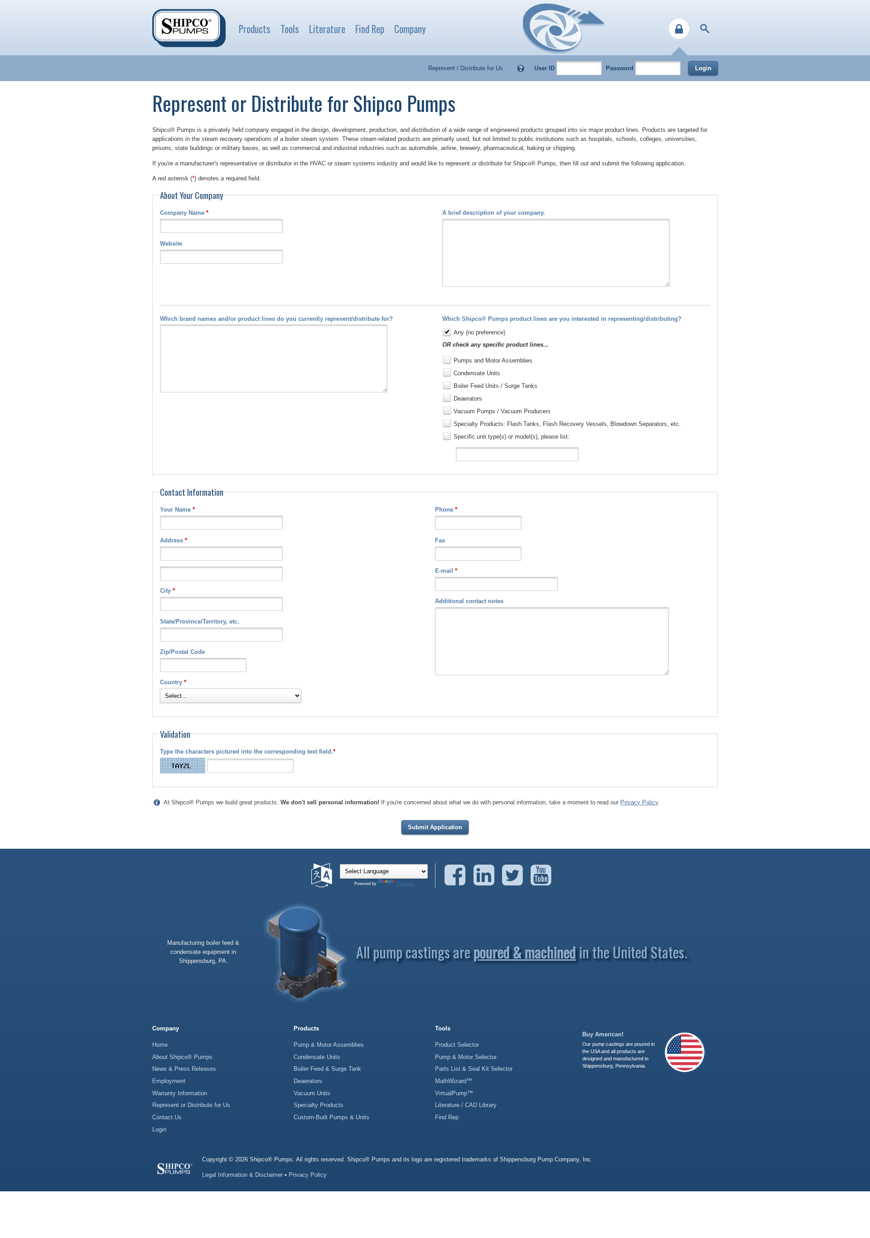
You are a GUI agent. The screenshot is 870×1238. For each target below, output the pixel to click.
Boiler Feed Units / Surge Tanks (495, 385)
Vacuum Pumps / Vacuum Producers (502, 411)
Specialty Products (318, 1105)
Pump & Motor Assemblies (329, 1044)
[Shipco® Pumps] (189, 28)
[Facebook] (458, 875)
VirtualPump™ (454, 1093)
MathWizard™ (453, 1081)
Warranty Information (179, 1093)
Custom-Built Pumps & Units (331, 1117)
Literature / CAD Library (466, 1105)
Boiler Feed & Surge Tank (327, 1068)
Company (410, 29)
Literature (327, 29)
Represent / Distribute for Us (465, 68)
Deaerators (468, 398)
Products (255, 29)
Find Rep (369, 29)
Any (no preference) (479, 332)
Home (160, 1044)
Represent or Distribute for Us (191, 1105)
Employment (168, 1081)
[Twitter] (515, 875)
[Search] (705, 29)
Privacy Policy (639, 802)
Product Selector (457, 1044)
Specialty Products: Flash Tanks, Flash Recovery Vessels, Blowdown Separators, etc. (567, 424)
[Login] (679, 29)
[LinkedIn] (487, 875)
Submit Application (435, 827)
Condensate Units (477, 373)
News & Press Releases (184, 1068)
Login (703, 68)
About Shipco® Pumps (182, 1057)
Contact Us (167, 1117)
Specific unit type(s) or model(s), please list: (512, 436)
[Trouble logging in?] (521, 68)
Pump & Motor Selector (466, 1057)
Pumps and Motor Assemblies (493, 360)
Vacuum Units (312, 1093)
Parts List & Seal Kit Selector (473, 1068)
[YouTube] (541, 875)
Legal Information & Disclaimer (242, 1174)
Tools (289, 29)
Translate (405, 883)
